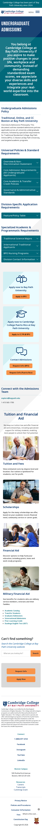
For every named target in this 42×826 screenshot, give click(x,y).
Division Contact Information (19, 259)
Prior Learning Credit (13, 621)
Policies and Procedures (21, 805)
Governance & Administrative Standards (19, 191)
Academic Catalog (12, 610)
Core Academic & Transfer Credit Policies (17, 182)
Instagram (21, 749)
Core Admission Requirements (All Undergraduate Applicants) (20, 173)
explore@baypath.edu (10, 398)
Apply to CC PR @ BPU (21, 334)
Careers (21, 784)
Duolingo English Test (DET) (16, 623)
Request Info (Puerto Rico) (21, 372)
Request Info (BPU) (21, 366)
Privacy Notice (21, 800)
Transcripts (20, 787)
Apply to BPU (21, 296)
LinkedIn (21, 760)
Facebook (21, 744)
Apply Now (21, 679)
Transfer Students (12, 613)
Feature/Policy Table (15, 215)
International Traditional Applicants (17, 246)
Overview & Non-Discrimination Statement (18, 163)
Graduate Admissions (14, 616)
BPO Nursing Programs (16, 253)
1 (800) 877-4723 (21, 739)
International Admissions (15, 618)
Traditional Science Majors (18, 238)
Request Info (21, 671)
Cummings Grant (21, 790)
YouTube (21, 755)
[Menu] (37, 12)
